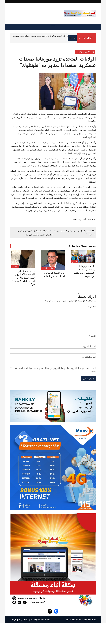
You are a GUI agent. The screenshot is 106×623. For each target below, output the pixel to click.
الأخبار (75, 219)
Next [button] (74, 38)
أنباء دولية (82, 219)
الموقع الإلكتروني (88, 357)
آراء (51, 268)
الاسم (92, 336)
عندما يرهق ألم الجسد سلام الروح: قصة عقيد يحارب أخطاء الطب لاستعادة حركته (23, 277)
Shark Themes (89, 619)
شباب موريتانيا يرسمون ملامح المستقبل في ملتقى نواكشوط (84, 271)
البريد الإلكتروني (88, 346)
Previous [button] (70, 38)
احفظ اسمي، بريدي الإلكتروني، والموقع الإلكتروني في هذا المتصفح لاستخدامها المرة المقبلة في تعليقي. (55, 370)
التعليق (92, 306)
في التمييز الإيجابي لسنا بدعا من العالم (54, 274)
